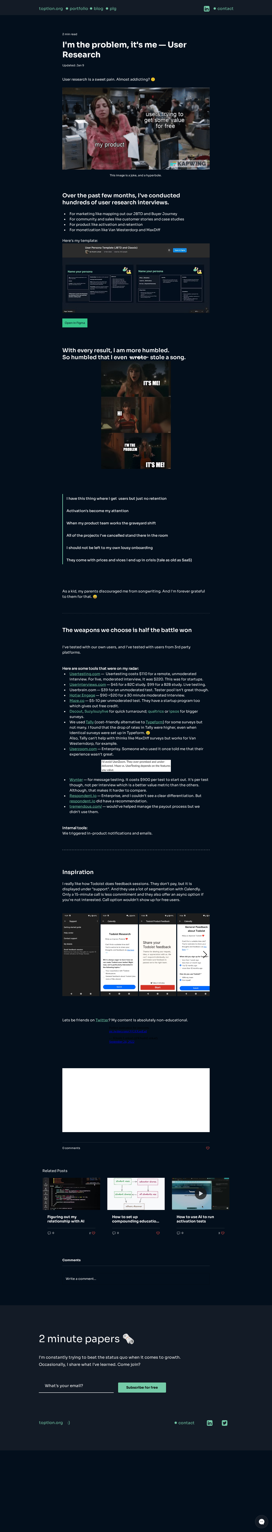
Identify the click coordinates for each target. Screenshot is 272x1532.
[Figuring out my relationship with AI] (71, 1194)
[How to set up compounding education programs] (136, 1194)
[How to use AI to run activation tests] (200, 1194)
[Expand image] (81, 954)
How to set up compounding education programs (135, 1219)
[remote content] (136, 1035)
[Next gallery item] (205, 955)
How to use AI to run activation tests (195, 1219)
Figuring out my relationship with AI (65, 1219)
